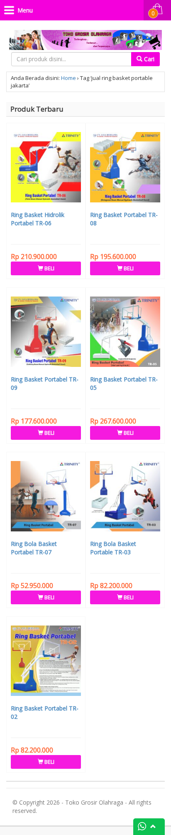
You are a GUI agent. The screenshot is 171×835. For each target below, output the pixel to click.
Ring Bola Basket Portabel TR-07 (34, 548)
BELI (48, 268)
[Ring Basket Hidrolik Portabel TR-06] (46, 168)
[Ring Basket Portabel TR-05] (125, 333)
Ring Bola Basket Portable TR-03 (113, 548)
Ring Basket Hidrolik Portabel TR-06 (37, 219)
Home (68, 78)
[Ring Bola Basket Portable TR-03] (125, 497)
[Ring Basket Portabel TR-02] (46, 662)
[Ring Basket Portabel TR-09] (46, 333)
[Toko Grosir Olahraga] (85, 38)
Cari (148, 59)
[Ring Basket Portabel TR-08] (125, 168)
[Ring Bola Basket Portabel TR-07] (46, 497)
